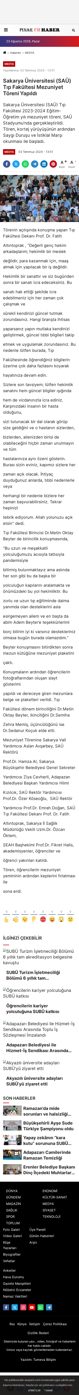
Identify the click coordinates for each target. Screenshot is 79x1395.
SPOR (10, 1216)
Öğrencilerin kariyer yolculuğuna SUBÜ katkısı (32, 1008)
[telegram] (34, 164)
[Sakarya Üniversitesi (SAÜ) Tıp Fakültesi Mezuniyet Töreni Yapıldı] (39, 198)
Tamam (48, 1390)
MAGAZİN (13, 1204)
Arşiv (33, 1242)
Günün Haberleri (41, 1236)
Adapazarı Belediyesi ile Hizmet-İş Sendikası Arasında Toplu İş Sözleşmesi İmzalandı (37, 1048)
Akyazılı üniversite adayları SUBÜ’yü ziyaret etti (34, 1081)
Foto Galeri (11, 1230)
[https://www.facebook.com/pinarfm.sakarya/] (6, 1307)
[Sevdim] (24, 913)
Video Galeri (12, 1236)
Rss (12, 1324)
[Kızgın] (43, 913)
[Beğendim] (6, 913)
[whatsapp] (25, 164)
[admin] (49, 1307)
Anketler (9, 1270)
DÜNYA (12, 1191)
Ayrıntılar (34, 1390)
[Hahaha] (52, 913)
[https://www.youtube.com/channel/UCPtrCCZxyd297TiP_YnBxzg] (32, 1307)
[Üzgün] (70, 913)
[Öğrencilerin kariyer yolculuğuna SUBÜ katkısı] (39, 993)
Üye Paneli (37, 1230)
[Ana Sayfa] (4, 52)
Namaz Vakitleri (15, 1296)
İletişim (34, 1324)
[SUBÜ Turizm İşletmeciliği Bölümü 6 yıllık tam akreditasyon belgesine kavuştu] (39, 957)
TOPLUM (13, 1223)
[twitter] (16, 164)
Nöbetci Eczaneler (17, 1290)
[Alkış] (15, 913)
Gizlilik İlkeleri (38, 1333)
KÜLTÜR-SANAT (55, 1197)
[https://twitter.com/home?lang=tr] (15, 1307)
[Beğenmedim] (33, 913)
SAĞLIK (11, 1210)
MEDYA (29, 52)
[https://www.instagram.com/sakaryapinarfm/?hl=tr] (23, 1307)
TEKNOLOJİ (51, 1216)
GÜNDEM (13, 1197)
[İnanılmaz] (61, 913)
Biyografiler (12, 1254)
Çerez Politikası (55, 1324)
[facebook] (6, 164)
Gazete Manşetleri (17, 1283)
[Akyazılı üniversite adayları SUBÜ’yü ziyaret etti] (39, 1065)
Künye (22, 1324)
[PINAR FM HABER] (39, 30)
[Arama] (73, 30)
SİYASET (49, 1210)
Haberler (15, 52)
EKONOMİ (50, 1191)
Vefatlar (9, 1261)
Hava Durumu (13, 1277)
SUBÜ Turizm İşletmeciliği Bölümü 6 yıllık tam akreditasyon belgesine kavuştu (39, 975)
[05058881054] (40, 1307)
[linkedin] (44, 164)
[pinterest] (53, 164)
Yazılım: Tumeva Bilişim (38, 1360)
